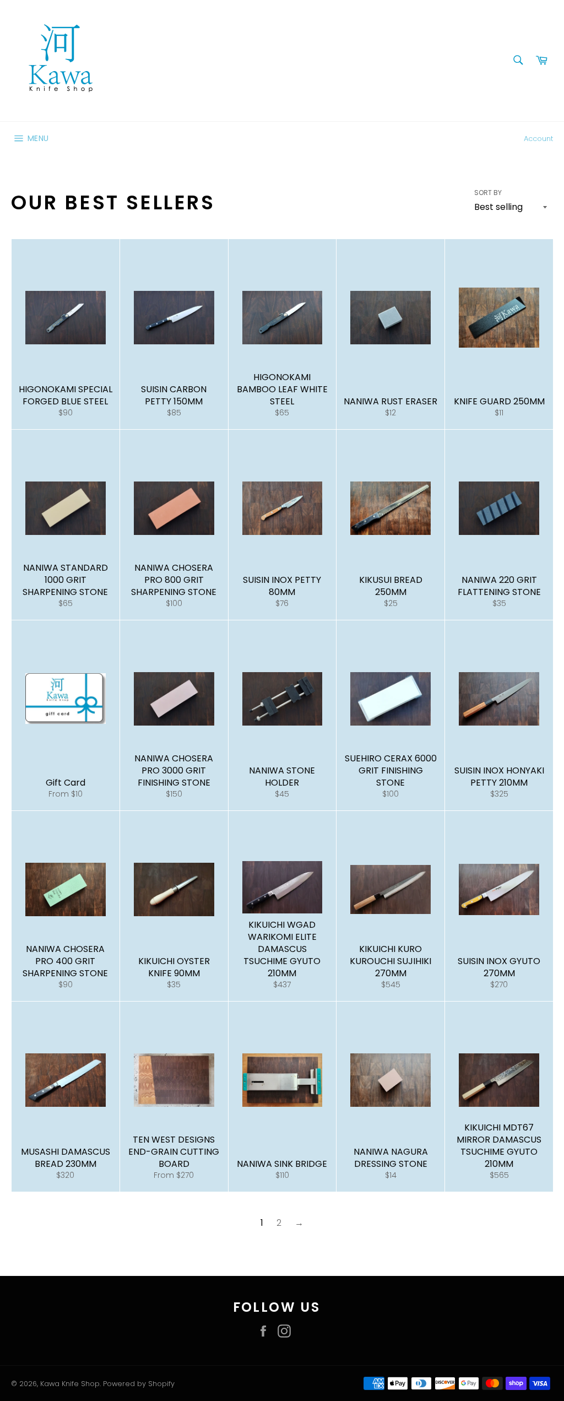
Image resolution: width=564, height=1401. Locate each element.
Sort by (488, 192)
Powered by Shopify (139, 1383)
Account (538, 138)
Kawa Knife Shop (70, 1383)
